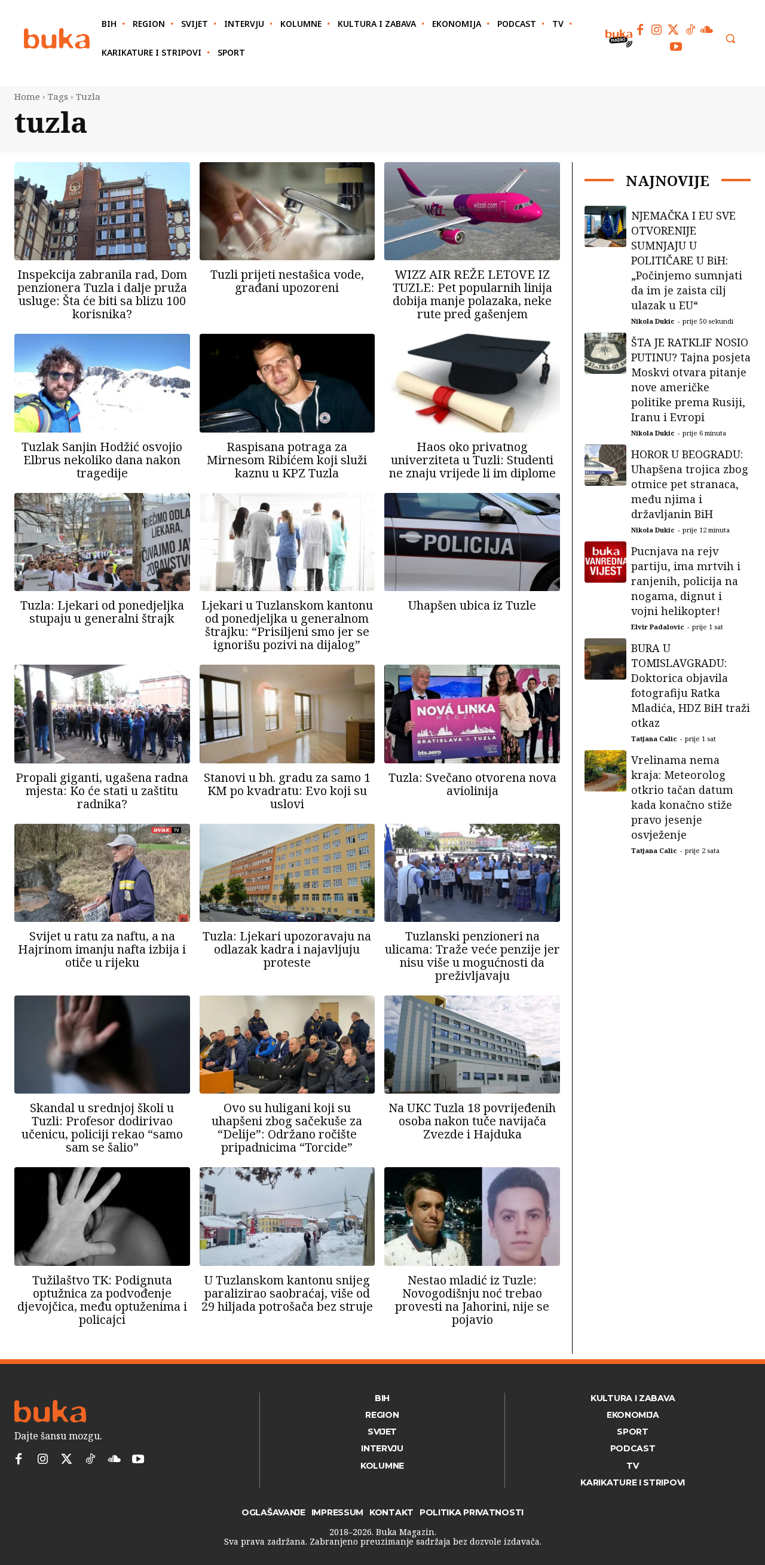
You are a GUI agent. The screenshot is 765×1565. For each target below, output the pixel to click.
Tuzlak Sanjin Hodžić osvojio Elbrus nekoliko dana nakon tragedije (102, 460)
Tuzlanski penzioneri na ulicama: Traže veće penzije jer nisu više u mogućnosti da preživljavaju (472, 956)
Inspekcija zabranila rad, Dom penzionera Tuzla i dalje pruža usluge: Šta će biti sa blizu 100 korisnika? (102, 294)
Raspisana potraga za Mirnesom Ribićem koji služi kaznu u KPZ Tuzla (287, 460)
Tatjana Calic (654, 738)
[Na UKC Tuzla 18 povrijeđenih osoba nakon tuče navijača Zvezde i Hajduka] (472, 1044)
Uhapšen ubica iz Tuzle (472, 605)
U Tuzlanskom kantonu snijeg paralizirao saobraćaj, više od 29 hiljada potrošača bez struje (287, 1293)
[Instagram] (657, 30)
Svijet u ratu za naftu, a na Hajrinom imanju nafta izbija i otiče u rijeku (102, 949)
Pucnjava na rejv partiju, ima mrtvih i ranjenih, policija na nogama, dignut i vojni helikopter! (685, 581)
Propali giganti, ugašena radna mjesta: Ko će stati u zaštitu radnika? (102, 790)
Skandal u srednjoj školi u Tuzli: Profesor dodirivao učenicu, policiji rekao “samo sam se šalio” (102, 1127)
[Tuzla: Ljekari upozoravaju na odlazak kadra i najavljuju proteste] (287, 873)
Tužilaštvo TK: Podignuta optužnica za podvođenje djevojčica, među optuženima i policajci (102, 1299)
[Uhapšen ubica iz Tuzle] (472, 542)
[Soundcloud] (707, 30)
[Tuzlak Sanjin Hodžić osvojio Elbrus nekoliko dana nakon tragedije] (102, 383)
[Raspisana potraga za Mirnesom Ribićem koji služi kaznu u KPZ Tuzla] (287, 383)
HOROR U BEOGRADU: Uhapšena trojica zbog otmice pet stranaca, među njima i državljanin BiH (689, 484)
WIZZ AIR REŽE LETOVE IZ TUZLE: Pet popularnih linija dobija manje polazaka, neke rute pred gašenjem (472, 294)
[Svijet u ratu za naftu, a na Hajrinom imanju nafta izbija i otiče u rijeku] (102, 873)
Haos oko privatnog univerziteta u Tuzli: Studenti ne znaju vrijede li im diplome (472, 460)
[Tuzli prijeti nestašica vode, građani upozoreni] (287, 211)
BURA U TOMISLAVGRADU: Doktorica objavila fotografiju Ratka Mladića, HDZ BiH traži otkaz (690, 685)
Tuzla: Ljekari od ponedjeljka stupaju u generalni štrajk (102, 611)
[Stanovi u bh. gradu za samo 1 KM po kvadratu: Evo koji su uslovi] (287, 714)
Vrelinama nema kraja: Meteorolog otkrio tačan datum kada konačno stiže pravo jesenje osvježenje (682, 797)
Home (27, 96)
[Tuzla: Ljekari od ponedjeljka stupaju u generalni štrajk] (102, 542)
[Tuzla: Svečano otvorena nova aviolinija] (472, 714)
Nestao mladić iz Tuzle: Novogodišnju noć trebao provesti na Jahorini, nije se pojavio (472, 1299)
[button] (730, 38)
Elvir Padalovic (657, 626)
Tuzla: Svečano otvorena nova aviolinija (472, 784)
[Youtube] (676, 47)
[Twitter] (674, 30)
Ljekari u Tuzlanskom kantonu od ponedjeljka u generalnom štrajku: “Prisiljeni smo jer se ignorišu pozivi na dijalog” (287, 625)
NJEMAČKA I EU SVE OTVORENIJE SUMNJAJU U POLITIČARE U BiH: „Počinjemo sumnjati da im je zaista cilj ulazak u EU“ (686, 260)
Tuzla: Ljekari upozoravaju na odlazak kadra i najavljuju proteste (287, 949)
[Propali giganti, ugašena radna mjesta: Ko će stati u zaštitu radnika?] (102, 714)
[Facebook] (640, 30)
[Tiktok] (690, 30)
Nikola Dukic (653, 320)
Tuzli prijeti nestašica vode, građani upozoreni (287, 281)
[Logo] (57, 38)
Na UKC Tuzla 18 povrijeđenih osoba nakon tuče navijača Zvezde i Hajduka (472, 1121)
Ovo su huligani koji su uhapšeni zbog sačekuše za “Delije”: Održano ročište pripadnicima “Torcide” (287, 1127)
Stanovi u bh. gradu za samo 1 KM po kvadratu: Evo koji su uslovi (287, 790)
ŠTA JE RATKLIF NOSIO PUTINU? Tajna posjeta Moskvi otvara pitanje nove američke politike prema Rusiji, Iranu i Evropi (691, 379)
